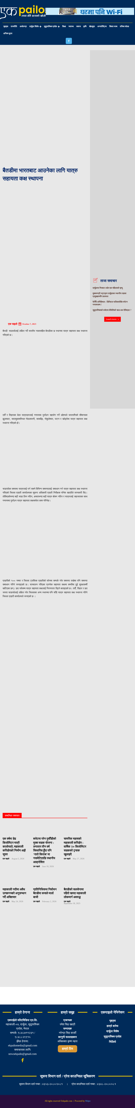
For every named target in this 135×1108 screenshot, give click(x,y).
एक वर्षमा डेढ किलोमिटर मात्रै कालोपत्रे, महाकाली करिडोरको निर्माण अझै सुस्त (14, 846)
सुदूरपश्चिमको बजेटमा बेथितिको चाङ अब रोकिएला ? (112, 310)
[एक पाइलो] (5, 324)
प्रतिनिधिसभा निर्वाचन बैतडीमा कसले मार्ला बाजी (45, 893)
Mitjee (88, 1101)
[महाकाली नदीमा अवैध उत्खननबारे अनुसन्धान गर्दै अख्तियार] (14, 879)
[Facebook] (69, 41)
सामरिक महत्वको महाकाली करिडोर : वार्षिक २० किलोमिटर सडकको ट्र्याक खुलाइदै (75, 846)
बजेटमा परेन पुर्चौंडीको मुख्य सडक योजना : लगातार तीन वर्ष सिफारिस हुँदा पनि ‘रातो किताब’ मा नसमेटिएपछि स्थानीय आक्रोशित (44, 850)
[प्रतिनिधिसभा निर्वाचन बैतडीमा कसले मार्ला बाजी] (45, 879)
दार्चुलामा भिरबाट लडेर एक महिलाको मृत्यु (108, 288)
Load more (111, 319)
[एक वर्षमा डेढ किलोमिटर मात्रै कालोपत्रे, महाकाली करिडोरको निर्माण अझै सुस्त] (14, 829)
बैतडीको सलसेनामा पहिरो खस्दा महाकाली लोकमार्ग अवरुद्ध (75, 893)
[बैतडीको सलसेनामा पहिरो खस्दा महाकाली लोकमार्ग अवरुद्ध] (75, 879)
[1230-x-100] (90, 17)
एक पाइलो (12, 324)
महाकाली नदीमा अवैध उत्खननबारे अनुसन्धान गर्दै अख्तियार (14, 893)
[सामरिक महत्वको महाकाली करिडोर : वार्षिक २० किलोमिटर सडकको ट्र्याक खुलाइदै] (75, 829)
